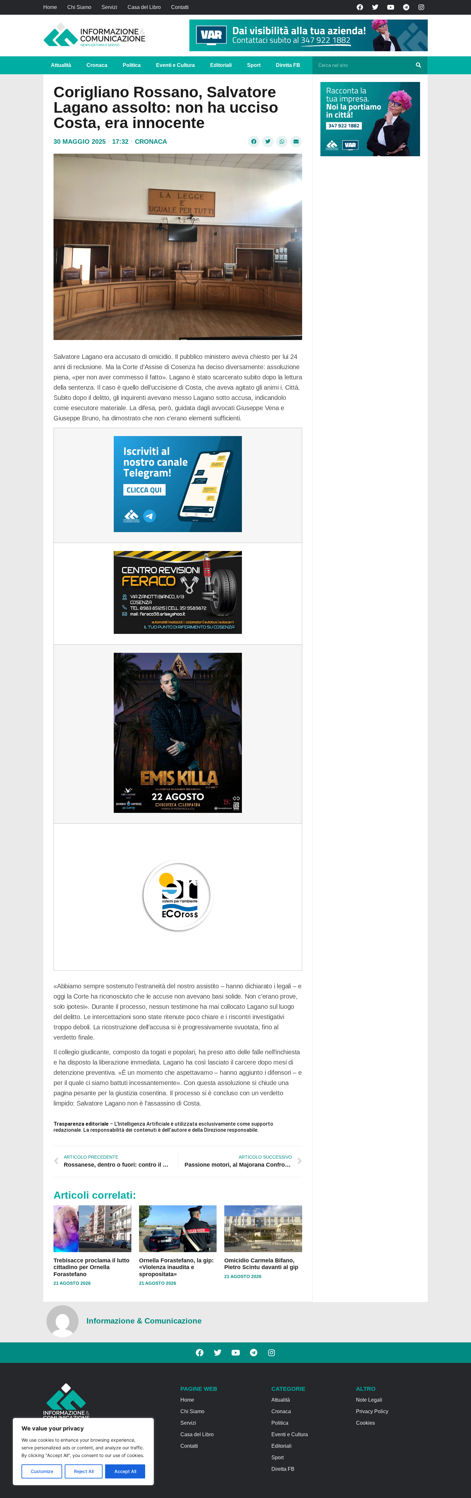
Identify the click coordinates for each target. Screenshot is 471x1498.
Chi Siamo (79, 7)
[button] (254, 141)
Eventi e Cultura (175, 65)
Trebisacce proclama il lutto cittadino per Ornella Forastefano (91, 1267)
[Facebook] (359, 7)
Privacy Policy (372, 1411)
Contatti (180, 7)
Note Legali (369, 1400)
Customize (42, 1471)
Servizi (109, 7)
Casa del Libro (144, 7)
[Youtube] (390, 7)
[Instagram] (421, 7)
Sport (253, 65)
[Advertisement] (368, 260)
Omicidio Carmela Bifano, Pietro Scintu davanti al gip (261, 1264)
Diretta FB (288, 65)
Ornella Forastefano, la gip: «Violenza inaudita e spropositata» (176, 1267)
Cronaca (97, 65)
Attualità (61, 65)
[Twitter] (375, 7)
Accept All (125, 1471)
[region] (83, 1451)
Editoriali (221, 65)
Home (50, 7)
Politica (132, 65)
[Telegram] (406, 7)
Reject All (84, 1471)
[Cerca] (418, 65)
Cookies (365, 1423)
